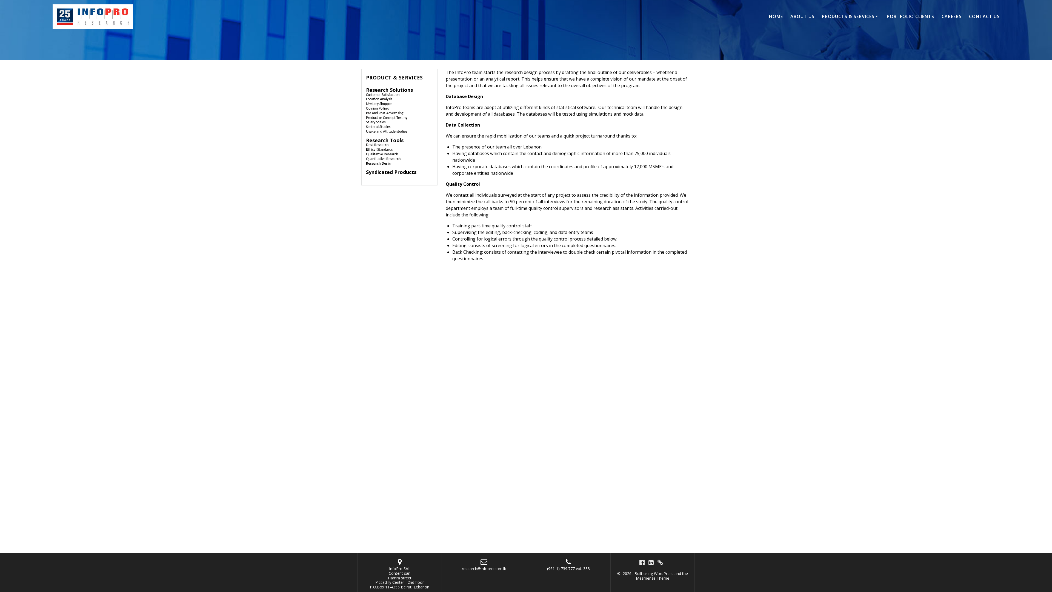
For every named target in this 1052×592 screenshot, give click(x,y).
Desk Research (377, 145)
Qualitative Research (382, 154)
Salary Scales (375, 122)
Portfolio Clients (910, 16)
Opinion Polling (377, 109)
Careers (952, 16)
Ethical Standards (379, 150)
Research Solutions (389, 90)
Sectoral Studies (378, 127)
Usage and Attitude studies (386, 132)
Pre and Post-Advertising (385, 113)
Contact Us (984, 16)
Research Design (379, 164)
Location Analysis (379, 99)
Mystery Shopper (379, 104)
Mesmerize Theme (652, 578)
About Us (802, 16)
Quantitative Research (383, 159)
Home (776, 16)
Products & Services (848, 16)
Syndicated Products (391, 172)
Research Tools (385, 140)
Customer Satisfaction (382, 95)
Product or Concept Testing (386, 118)
